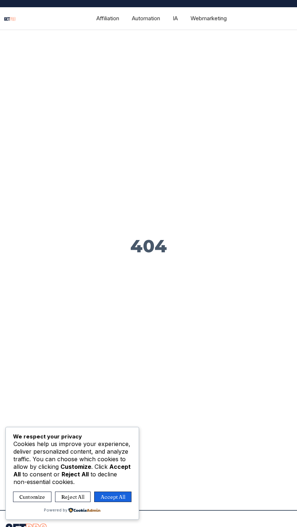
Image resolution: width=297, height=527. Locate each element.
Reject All (72, 497)
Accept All (113, 497)
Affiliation (107, 18)
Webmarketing (209, 18)
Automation (146, 18)
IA (175, 18)
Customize (32, 497)
